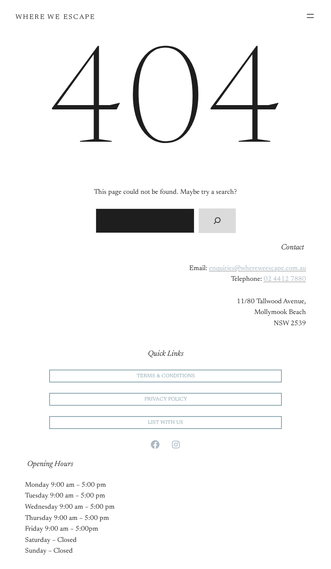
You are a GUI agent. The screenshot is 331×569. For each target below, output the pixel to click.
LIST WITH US (165, 422)
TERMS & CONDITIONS (166, 376)
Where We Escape (55, 17)
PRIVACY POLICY (165, 399)
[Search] (217, 220)
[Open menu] (310, 16)
